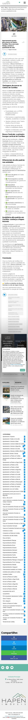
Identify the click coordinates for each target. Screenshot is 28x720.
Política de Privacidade (16, 364)
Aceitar (22, 370)
